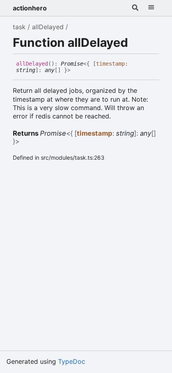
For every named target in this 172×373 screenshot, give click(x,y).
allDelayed (48, 27)
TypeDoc (71, 361)
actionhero (30, 8)
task (19, 27)
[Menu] (151, 8)
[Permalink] (76, 70)
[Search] (135, 8)
